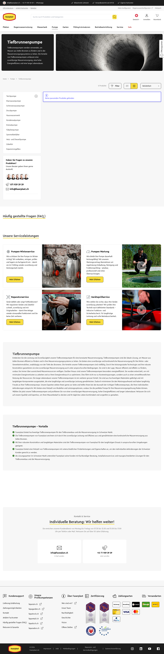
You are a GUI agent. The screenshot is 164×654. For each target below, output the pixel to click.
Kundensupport (16, 596)
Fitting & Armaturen (81, 27)
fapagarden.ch (34, 609)
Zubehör (9, 144)
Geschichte (66, 618)
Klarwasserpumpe (13, 101)
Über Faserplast (75, 596)
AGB (57, 649)
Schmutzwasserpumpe (15, 106)
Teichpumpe (11, 96)
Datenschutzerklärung (113, 649)
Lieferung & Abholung (11, 603)
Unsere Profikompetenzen (43, 596)
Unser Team (66, 608)
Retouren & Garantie (11, 627)
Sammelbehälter (12, 135)
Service (120, 27)
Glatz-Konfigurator (124, 8)
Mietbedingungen (69, 649)
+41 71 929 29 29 (28, 3)
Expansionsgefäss (13, 149)
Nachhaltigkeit (67, 613)
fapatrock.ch (34, 614)
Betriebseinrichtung (103, 27)
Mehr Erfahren (14, 279)
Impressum (47, 649)
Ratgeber (33, 8)
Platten (6, 27)
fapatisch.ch (33, 623)
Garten (66, 27)
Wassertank (42, 27)
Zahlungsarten (125, 596)
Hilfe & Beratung (8, 8)
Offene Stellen (67, 627)
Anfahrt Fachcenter (22, 8)
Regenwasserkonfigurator (142, 8)
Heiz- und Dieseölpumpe (16, 139)
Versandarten (154, 596)
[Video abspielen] (141, 266)
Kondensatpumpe (13, 120)
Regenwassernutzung (23, 27)
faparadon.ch (34, 628)
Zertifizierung (97, 596)
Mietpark (158, 8)
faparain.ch (33, 604)
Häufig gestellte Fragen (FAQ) (15, 622)
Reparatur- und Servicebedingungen (90, 648)
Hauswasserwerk (13, 115)
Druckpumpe (11, 111)
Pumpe (55, 27)
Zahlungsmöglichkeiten (12, 608)
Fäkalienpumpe (12, 130)
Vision (64, 622)
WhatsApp (39, 3)
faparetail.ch (34, 619)
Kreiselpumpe (11, 125)
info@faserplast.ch (13, 3)
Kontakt (6, 613)
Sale (130, 27)
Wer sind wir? (67, 603)
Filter (117, 86)
